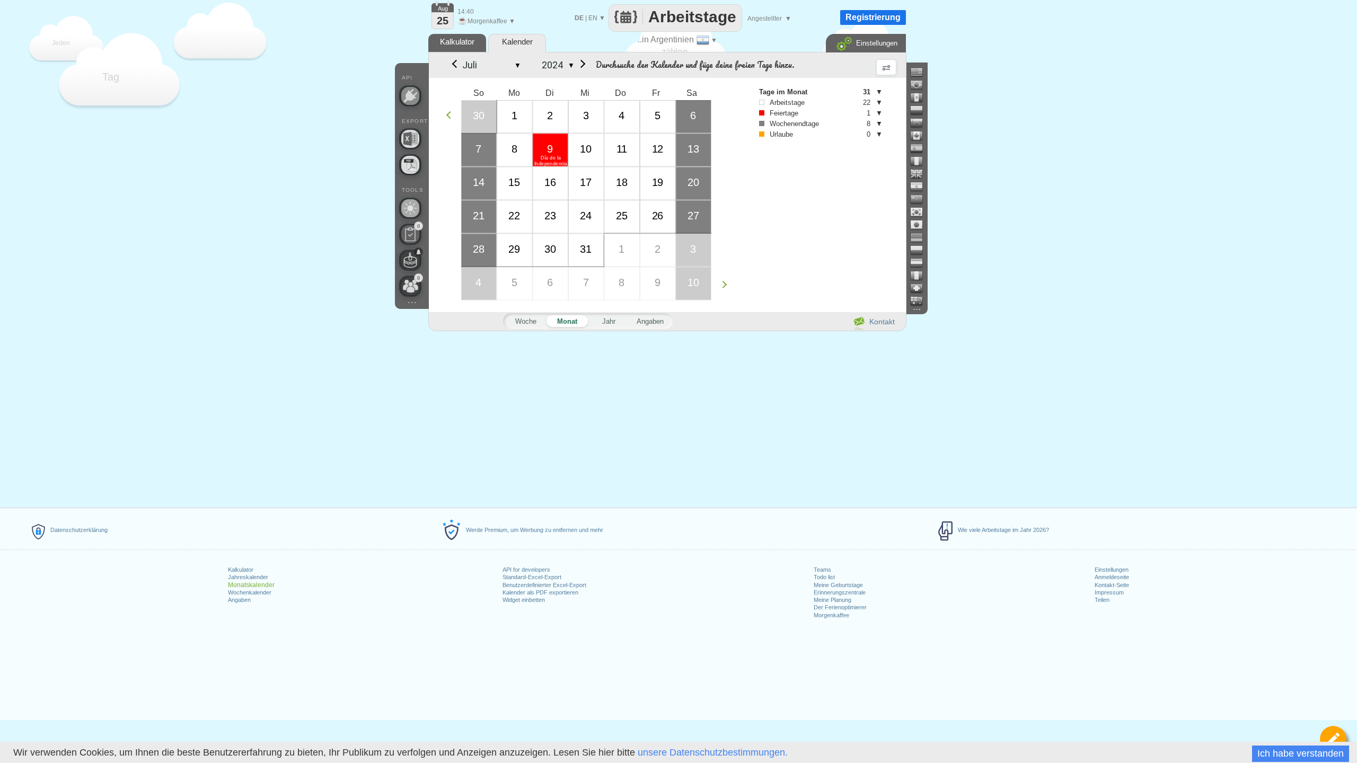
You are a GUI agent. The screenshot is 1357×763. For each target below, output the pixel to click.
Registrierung (873, 17)
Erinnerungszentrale (840, 592)
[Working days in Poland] (920, 250)
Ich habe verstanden (1300, 753)
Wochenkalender (249, 592)
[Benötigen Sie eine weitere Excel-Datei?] (410, 139)
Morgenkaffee (831, 615)
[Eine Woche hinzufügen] (727, 284)
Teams (822, 569)
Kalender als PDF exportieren (540, 592)
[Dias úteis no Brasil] (920, 84)
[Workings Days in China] (920, 199)
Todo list (824, 577)
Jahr (608, 321)
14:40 (465, 11)
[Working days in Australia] (920, 301)
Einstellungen (1112, 569)
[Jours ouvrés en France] (920, 161)
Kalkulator (240, 569)
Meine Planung (832, 600)
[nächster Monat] (581, 65)
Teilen (1102, 600)
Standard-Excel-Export (532, 577)
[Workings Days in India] (920, 186)
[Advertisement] (666, 417)
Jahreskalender (248, 577)
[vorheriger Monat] (454, 65)
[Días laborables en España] (920, 148)
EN (592, 18)
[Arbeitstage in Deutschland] (920, 237)
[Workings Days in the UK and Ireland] (920, 173)
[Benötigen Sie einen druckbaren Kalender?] (410, 165)
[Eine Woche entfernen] (451, 114)
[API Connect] (410, 96)
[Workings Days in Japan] (920, 224)
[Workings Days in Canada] (920, 135)
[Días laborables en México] (920, 97)
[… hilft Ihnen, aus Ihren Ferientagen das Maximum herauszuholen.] (410, 208)
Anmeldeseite (1112, 577)
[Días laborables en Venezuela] (920, 123)
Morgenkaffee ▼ (486, 21)
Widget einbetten (524, 600)
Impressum (1109, 592)
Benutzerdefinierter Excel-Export (544, 585)
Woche (525, 321)
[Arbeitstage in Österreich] (920, 262)
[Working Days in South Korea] (920, 212)
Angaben (239, 600)
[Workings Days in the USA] (920, 72)
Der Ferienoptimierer (840, 607)
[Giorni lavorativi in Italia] (920, 275)
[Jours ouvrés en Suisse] (920, 288)
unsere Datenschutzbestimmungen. (713, 752)
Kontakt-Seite (1112, 585)
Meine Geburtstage (838, 585)
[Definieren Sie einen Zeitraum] (1333, 739)
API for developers (526, 569)
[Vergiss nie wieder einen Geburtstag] (410, 260)
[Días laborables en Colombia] (920, 110)
